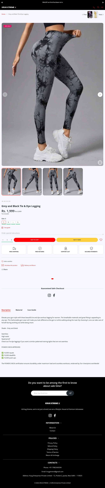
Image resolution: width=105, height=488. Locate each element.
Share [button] (5, 269)
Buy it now (77, 240)
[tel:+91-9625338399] (94, 7)
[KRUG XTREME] (9, 7)
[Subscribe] (70, 393)
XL (18, 222)
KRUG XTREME (43, 483)
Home (3, 14)
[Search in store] (98, 7)
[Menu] (102, 7)
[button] (100, 94)
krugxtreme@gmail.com (54, 472)
